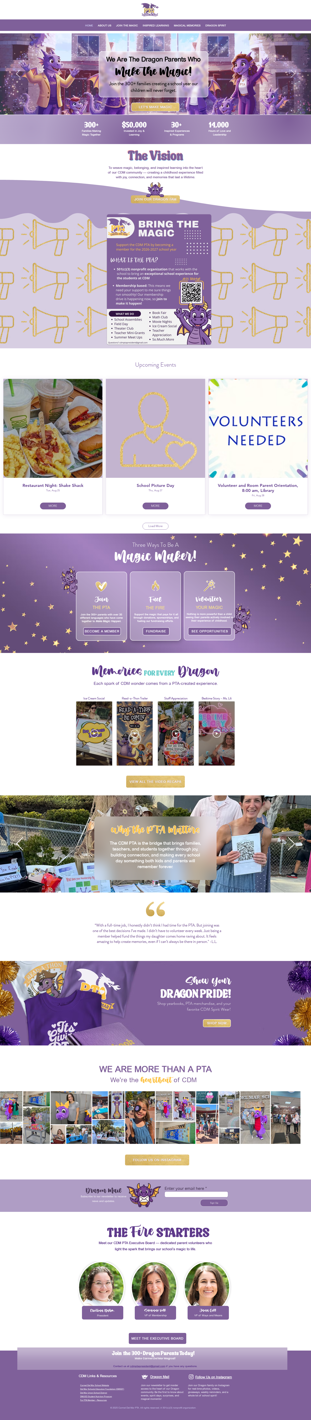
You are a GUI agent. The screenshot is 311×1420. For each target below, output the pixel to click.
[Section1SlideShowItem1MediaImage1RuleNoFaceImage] (151, 953)
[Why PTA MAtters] (153, 884)
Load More (155, 526)
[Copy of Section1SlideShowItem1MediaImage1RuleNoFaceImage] (155, 953)
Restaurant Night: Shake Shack (53, 485)
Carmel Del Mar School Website (94, 1385)
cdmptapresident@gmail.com (147, 1366)
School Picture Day (155, 485)
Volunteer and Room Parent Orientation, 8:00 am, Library (258, 488)
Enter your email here (184, 1188)
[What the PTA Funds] (159, 884)
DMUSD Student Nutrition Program (96, 1396)
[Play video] (94, 734)
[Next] (293, 74)
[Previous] (18, 74)
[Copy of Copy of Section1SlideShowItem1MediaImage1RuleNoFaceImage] (160, 953)
